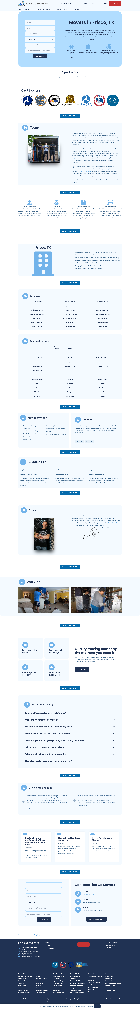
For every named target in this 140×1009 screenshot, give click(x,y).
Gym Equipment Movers (37, 306)
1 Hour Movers (70, 310)
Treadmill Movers (102, 302)
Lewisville (37, 396)
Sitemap (48, 951)
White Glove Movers (70, 314)
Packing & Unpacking (37, 314)
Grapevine (70, 379)
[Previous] (16, 600)
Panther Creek (37, 370)
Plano (103, 384)
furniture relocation (85, 171)
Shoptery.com (38, 935)
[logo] (33, 3)
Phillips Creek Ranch (102, 358)
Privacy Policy (49, 948)
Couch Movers (70, 302)
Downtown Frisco (103, 362)
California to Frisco (56, 347)
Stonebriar (37, 362)
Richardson (70, 396)
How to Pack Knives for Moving (102, 839)
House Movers (102, 327)
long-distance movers (79, 158)
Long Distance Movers (70, 318)
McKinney (37, 388)
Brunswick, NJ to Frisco (78, 974)
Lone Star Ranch (70, 358)
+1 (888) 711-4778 (66, 4)
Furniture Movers (102, 318)
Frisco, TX (21, 974)
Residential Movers (37, 310)
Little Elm (37, 392)
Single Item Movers (70, 306)
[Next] (124, 600)
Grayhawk (70, 362)
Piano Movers (69, 322)
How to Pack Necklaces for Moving (69, 839)
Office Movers (37, 318)
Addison (102, 396)
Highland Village (37, 379)
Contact (48, 945)
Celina (37, 384)
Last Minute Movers (102, 310)
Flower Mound (102, 379)
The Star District (70, 366)
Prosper (70, 392)
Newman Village (102, 366)
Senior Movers (103, 306)
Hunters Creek (37, 358)
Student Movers (102, 322)
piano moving (112, 169)
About (47, 942)
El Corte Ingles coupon (25, 935)
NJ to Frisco (83, 347)
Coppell (70, 384)
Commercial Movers (103, 314)
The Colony (103, 388)
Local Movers (37, 302)
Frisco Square (37, 366)
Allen (70, 388)
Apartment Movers (70, 327)
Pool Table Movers (37, 322)
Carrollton (102, 392)
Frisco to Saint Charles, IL (95, 977)
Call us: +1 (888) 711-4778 (70, 115)
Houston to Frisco (70, 347)
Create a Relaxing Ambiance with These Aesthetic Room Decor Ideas (35, 841)
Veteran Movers (37, 327)
